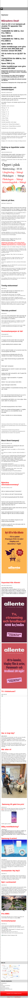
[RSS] (2, 994)
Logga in (8, 996)
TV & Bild (3, 986)
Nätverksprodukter (5, 987)
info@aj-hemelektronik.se (18, 303)
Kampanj (3, 990)
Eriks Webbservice (18, 996)
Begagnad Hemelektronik (6, 989)
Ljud (2, 984)
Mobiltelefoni (4, 983)
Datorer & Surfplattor (5, 985)
